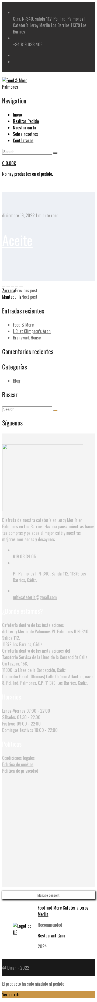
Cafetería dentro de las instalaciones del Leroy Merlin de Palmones (33, 628)
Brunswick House (27, 337)
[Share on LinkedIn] (21, 284)
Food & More (23, 324)
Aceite (17, 240)
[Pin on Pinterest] (12, 284)
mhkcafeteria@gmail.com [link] (35, 597)
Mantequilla (12, 297)
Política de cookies (17, 764)
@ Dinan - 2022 (15, 967)
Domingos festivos (17, 730)
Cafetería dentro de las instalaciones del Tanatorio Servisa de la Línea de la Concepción (40, 654)
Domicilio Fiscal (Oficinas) (23, 676)
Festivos (9, 723)
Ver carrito (11, 994)
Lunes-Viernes (13, 711)
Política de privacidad (20, 771)
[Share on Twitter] (8, 284)
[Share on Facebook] (3, 284)
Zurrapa (8, 290)
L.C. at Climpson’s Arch (32, 331)
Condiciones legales (18, 758)
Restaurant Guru (51, 935)
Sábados (9, 717)
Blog (16, 380)
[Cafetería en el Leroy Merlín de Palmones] (21, 87)
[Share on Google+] (16, 284)
